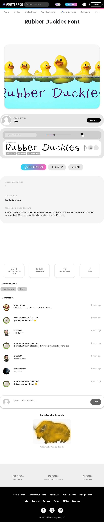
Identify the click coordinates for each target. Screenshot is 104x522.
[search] (36, 4)
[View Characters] (90, 147)
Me (16, 121)
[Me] (7, 120)
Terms (56, 501)
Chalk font (32, 212)
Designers (85, 12)
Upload (71, 4)
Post (95, 402)
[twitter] (52, 510)
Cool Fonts (54, 495)
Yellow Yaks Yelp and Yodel (52, 447)
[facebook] (43, 510)
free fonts (17, 479)
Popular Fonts (18, 495)
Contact (94, 120)
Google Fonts (85, 495)
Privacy (46, 501)
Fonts (6, 12)
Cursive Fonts (69, 495)
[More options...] (96, 147)
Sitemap (76, 501)
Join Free (96, 4)
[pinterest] (60, 510)
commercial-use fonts (53, 479)
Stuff (97, 12)
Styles (17, 12)
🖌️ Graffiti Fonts (68, 12)
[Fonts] (12, 4)
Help (26, 501)
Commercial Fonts (37, 495)
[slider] (54, 135)
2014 (14, 269)
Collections (30, 12)
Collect (59, 167)
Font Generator (48, 12)
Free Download (36, 167)
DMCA (66, 501)
